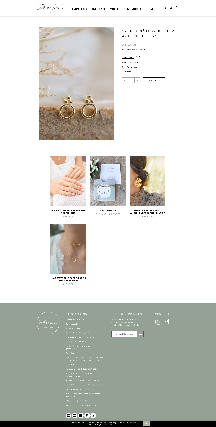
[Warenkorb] (176, 8)
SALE (151, 9)
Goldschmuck (98, 9)
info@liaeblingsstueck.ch (76, 401)
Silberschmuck (79, 9)
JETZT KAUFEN (154, 80)
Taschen (114, 9)
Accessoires (138, 9)
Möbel (126, 9)
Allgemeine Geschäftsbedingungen (81, 405)
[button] (171, 8)
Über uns (70, 410)
